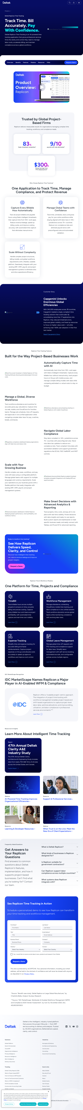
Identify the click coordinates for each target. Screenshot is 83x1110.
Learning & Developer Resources (19, 829)
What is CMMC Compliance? (12, 1081)
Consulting (45, 1051)
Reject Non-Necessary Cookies (28, 1104)
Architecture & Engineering (49, 1046)
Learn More (11, 622)
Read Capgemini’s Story (52, 334)
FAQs (48, 62)
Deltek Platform (9, 1043)
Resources (41, 62)
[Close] (48, 1091)
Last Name (45, 925)
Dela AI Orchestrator (10, 1046)
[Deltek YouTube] (74, 1026)
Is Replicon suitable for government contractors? (53, 863)
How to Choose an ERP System (13, 1075)
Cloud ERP (7, 1048)
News (43, 1078)
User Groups (45, 1083)
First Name (13, 925)
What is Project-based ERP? (12, 1073)
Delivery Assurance (10, 1061)
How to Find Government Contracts (14, 1078)
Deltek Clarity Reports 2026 (12, 1070)
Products (7, 11)
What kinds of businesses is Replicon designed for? (58, 854)
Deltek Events (46, 1081)
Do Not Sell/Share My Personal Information (57, 1100)
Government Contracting (48, 1053)
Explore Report (12, 768)
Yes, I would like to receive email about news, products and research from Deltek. (36, 954)
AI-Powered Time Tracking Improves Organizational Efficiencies (21, 800)
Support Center (46, 1088)
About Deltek (45, 1070)
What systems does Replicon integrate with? (54, 880)
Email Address (46, 932)
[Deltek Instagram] (77, 1026)
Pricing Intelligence (10, 1053)
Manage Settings (9, 1104)
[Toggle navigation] (79, 3)
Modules (33, 62)
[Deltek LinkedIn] (66, 1026)
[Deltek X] (70, 1026)
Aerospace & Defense (48, 1043)
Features (25, 62)
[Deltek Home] (7, 3)
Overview (10, 62)
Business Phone (15, 939)
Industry (13, 946)
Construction (45, 1048)
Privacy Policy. (29, 974)
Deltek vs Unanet (9, 1088)
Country (44, 946)
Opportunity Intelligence (11, 1051)
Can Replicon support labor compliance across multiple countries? (59, 872)
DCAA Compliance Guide (11, 1083)
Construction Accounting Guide (13, 1086)
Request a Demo (71, 62)
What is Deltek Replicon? (52, 847)
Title (12, 932)
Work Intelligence (9, 1059)
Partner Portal (45, 1086)
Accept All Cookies (43, 1104)
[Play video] (41, 87)
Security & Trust (46, 1073)
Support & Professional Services (57, 799)
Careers (44, 1075)
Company (44, 939)
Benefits (18, 62)
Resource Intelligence (10, 1056)
